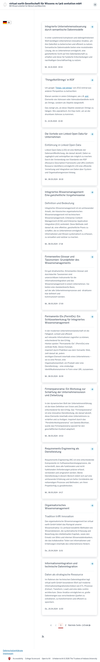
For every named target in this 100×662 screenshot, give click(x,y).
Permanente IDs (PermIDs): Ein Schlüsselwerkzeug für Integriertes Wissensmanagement (65, 319)
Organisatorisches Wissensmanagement (57, 507)
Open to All (46, 658)
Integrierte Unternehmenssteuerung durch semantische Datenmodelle (65, 28)
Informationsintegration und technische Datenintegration (61, 565)
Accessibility (18, 658)
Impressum (8, 653)
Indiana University (90, 658)
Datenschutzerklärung (13, 650)
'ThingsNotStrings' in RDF (59, 79)
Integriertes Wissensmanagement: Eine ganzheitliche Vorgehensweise (65, 193)
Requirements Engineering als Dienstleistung (62, 450)
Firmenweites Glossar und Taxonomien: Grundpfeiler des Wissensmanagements (62, 260)
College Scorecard (32, 658)
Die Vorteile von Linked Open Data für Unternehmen (66, 135)
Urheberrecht (57, 658)
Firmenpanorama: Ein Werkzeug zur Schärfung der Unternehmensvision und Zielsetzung (65, 392)
